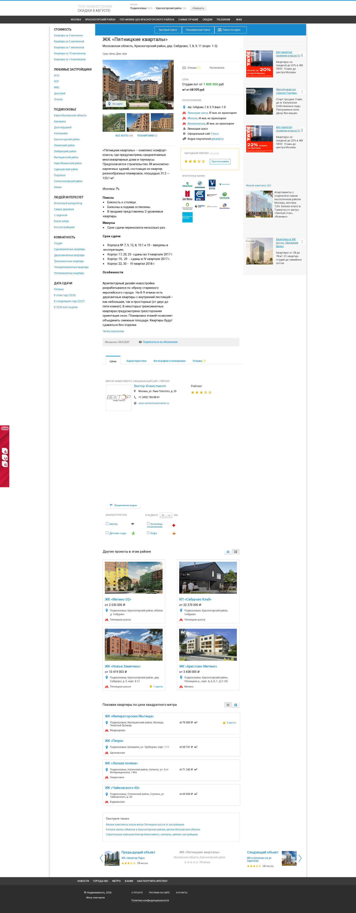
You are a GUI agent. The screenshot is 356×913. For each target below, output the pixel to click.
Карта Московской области (70, 115)
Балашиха (60, 121)
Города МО (100, 881)
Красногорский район (100, 19)
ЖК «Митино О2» (118, 599)
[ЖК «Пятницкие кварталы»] (138, 108)
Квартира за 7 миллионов (69, 47)
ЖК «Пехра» (114, 741)
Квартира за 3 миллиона (68, 35)
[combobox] (166, 515)
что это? (214, 153)
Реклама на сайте (159, 893)
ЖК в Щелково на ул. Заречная (259, 859)
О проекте (137, 893)
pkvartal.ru (218, 138)
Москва (76, 19)
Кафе (154, 533)
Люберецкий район (65, 151)
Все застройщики (64, 227)
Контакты (181, 893)
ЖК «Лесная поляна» (121, 763)
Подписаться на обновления (160, 342)
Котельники (61, 133)
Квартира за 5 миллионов (69, 41)
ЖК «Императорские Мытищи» (129, 716)
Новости (83, 881)
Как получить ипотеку (152, 881)
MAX (239, 19)
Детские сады (117, 533)
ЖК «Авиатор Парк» (133, 858)
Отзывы (193, 67)
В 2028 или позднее (66, 307)
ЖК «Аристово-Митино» (198, 666)
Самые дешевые (64, 209)
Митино (192, 118)
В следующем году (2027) (69, 301)
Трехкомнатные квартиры (69, 261)
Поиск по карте (231, 29)
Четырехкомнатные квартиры (71, 267)
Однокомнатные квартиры (69, 249)
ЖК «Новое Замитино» (123, 666)
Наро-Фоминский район (68, 163)
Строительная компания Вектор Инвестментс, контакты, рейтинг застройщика (152, 834)
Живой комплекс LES (258, 185)
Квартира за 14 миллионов (70, 59)
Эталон (58, 99)
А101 (57, 75)
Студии (58, 243)
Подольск (60, 175)
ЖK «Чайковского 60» (122, 788)
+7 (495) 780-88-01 (149, 397)
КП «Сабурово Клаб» (195, 599)
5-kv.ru (215, 133)
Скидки (207, 19)
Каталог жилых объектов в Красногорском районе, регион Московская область (153, 829)
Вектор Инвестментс (150, 386)
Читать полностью (113, 331)
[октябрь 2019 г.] (138, 122)
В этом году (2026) (65, 295)
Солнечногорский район (68, 181)
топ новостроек (95, 6)
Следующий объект (263, 852)
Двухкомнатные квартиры (69, 255)
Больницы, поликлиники (155, 525)
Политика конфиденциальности (150, 900)
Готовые (59, 289)
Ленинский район (64, 145)
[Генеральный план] (114, 122)
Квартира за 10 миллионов (70, 53)
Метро (116, 881)
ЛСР (56, 81)
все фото (122, 135)
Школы (113, 524)
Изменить (198, 8)
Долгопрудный (62, 127)
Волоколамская (196, 123)
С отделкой (60, 215)
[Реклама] (4, 486)
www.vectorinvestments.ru (153, 403)
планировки (145, 135)
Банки (129, 881)
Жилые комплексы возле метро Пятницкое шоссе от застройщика (145, 824)
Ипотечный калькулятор (68, 203)
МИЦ (56, 87)
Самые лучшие (188, 19)
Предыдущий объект (138, 852)
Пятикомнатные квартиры (69, 273)
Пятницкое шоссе (197, 113)
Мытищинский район (66, 157)
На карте (117, 103)
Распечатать (217, 67)
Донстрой (59, 93)
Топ (146, 19)
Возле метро (61, 221)
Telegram (223, 19)
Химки (58, 187)
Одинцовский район (66, 169)
